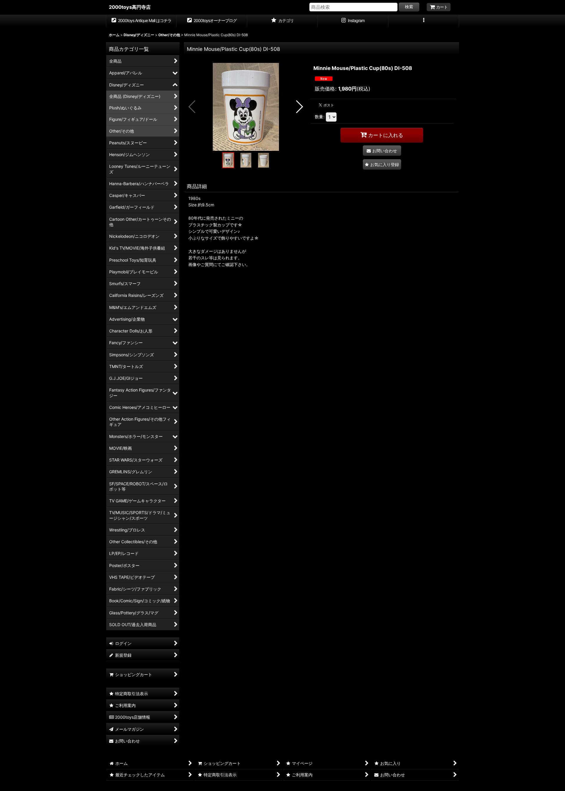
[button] (423, 21)
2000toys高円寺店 (130, 7)
